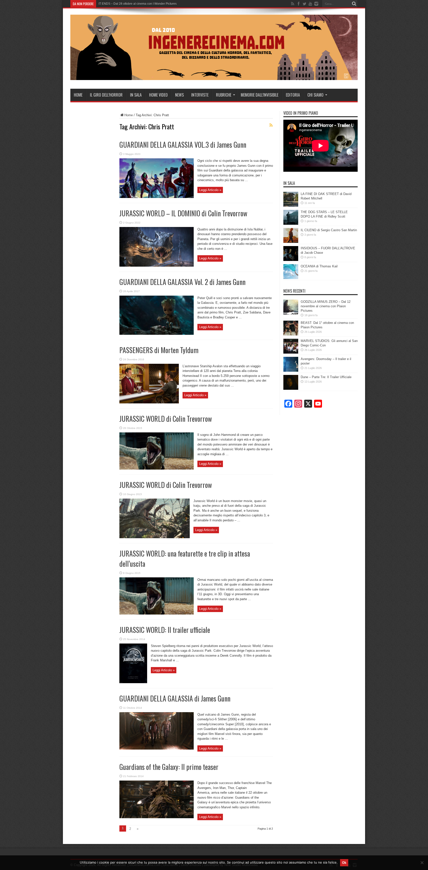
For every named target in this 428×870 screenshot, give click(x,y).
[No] (421, 862)
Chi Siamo (315, 95)
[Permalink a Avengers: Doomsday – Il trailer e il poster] (290, 370)
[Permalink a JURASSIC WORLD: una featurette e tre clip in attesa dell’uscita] (156, 613)
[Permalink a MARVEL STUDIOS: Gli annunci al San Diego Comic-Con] (290, 352)
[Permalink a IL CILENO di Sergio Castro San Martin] (290, 242)
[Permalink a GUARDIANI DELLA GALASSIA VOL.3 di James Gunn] (156, 197)
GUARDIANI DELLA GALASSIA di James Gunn (174, 698)
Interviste (200, 95)
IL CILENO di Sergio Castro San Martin (329, 230)
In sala (136, 95)
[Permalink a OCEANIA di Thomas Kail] (290, 278)
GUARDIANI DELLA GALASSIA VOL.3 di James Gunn (182, 145)
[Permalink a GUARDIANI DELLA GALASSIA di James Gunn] (156, 748)
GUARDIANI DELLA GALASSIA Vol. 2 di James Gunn (182, 282)
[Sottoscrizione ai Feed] (271, 125)
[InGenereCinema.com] (214, 76)
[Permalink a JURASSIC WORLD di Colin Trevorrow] (156, 468)
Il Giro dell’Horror (106, 95)
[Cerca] (354, 3)
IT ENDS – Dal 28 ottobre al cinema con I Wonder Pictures (138, 3)
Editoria (293, 95)
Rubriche (223, 95)
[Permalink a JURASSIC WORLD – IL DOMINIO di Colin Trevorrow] (156, 265)
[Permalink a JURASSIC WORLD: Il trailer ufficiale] (133, 682)
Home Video (158, 95)
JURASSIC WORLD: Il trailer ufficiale (164, 630)
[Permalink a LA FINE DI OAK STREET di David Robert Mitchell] (290, 205)
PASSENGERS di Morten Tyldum (158, 350)
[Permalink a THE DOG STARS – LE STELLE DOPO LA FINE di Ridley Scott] (290, 223)
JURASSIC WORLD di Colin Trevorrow (165, 419)
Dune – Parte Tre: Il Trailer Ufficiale (326, 377)
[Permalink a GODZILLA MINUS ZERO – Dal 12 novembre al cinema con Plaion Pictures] (290, 313)
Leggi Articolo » (210, 190)
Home (78, 95)
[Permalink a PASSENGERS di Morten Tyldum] (149, 402)
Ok (344, 863)
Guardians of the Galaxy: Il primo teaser (168, 767)
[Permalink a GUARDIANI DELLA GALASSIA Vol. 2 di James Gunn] (156, 334)
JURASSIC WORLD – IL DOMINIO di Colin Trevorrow (183, 213)
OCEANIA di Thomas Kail (319, 266)
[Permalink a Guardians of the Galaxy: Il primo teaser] (156, 817)
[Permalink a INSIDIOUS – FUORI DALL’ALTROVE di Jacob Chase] (290, 260)
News (179, 95)
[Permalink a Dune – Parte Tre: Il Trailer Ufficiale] (290, 389)
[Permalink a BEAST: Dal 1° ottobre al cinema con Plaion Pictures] (290, 334)
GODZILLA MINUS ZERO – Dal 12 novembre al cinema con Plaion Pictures (325, 306)
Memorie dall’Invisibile (259, 95)
